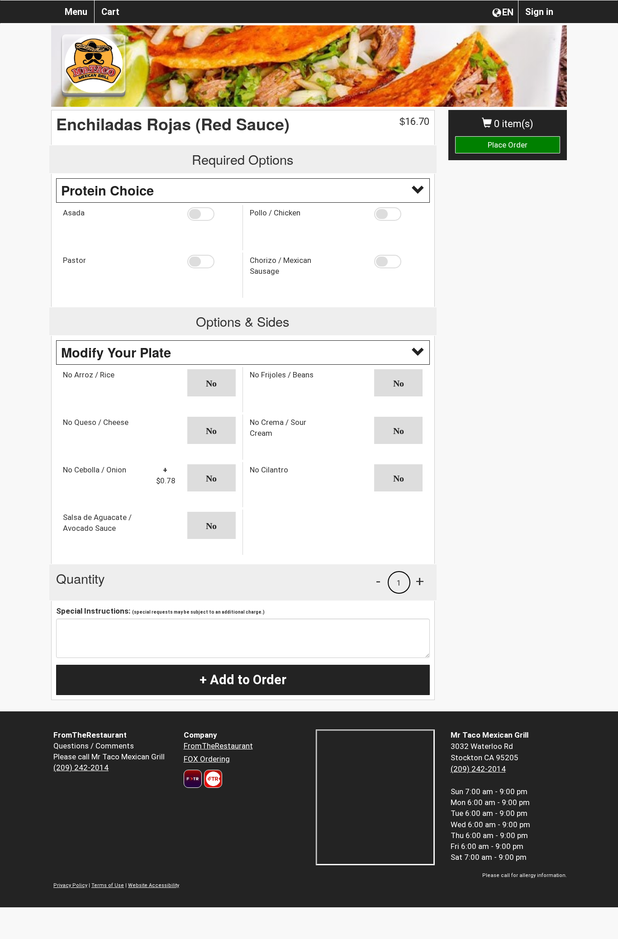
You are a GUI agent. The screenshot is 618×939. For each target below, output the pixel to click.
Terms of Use (107, 885)
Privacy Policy (70, 885)
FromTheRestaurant (218, 745)
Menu (76, 11)
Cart (110, 11)
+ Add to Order (243, 679)
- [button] (378, 581)
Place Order (508, 144)
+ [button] (420, 581)
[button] (211, 214)
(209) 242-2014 (81, 767)
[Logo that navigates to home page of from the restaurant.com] (193, 779)
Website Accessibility (153, 885)
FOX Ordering (207, 758)
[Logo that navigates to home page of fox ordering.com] (212, 779)
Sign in (539, 11)
